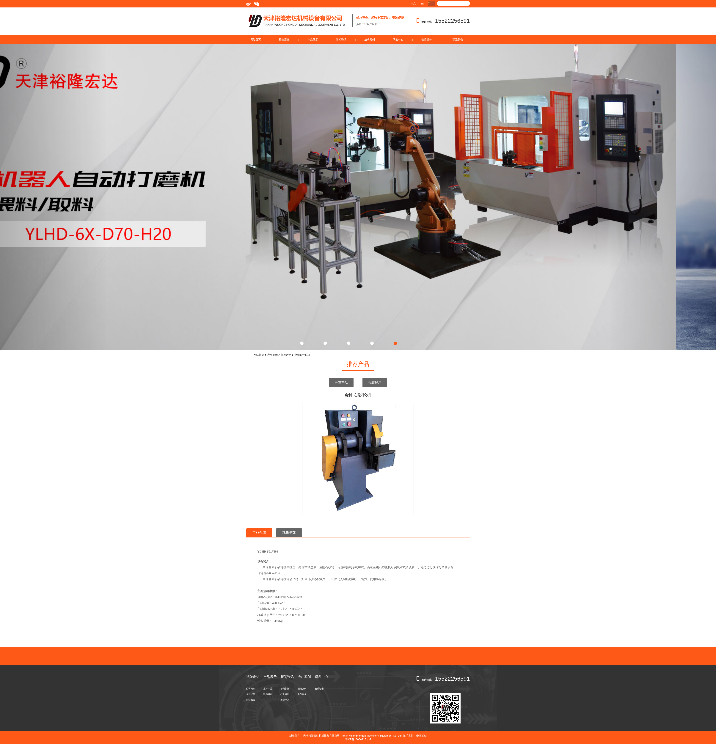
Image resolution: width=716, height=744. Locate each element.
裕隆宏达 (284, 39)
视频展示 (374, 383)
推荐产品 (341, 383)
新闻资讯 (341, 39)
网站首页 (255, 39)
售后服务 (426, 39)
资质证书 (319, 688)
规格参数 (289, 532)
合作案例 (302, 694)
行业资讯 (284, 694)
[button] (53, 197)
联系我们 (458, 39)
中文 (413, 3)
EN (422, 3)
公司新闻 (284, 688)
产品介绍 (259, 532)
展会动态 (284, 700)
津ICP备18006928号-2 (358, 739)
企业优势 (250, 694)
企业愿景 (250, 700)
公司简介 (250, 688)
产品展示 (312, 39)
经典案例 (302, 688)
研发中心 (398, 39)
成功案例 (369, 39)
